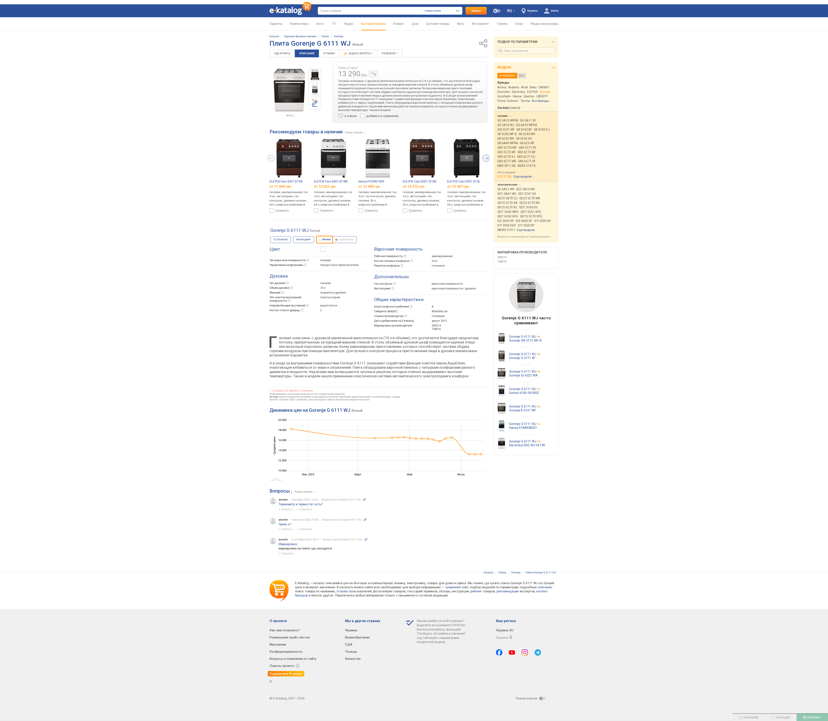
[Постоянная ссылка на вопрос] (364, 499)
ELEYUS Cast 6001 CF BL (463, 181)
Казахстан (353, 659)
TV (334, 23)
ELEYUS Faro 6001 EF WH (331, 181)
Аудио (348, 23)
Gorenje (338, 36)
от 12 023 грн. (325, 186)
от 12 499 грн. (369, 186)
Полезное (390, 53)
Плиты (325, 36)
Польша (351, 652)
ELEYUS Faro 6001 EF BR (286, 181)
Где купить (282, 53)
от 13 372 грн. (414, 186)
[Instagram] (525, 652)
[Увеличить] (289, 90)
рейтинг (476, 591)
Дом (415, 23)
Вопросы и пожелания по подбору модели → (525, 236)
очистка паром (330, 297)
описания (545, 587)
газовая (325, 260)
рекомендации (508, 591)
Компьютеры (299, 23)
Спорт (519, 23)
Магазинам (278, 644)
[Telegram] (538, 652)
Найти (476, 10)
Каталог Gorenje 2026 (282, 399)
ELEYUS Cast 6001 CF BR (419, 181)
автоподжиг (303, 239)
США (348, 644)
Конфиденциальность (286, 652)
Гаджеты (276, 23)
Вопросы (280, 491)
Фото (320, 23)
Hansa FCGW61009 (371, 181)
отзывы (342, 591)
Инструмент (480, 23)
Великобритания (357, 637)
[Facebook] (499, 652)
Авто (460, 23)
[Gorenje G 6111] (315, 75)
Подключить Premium (286, 674)
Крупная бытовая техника (300, 36)
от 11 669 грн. (281, 186)
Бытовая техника (373, 23)
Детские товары (437, 23)
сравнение (453, 587)
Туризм (502, 23)
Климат (398, 23)
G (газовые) (280, 239)
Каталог (274, 36)
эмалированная (442, 256)
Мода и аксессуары (544, 23)
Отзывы (329, 53)
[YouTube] (512, 652)
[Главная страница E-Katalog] (290, 10)
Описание (306, 53)
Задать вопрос (360, 53)
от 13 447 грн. (458, 186)
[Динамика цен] (373, 73)
